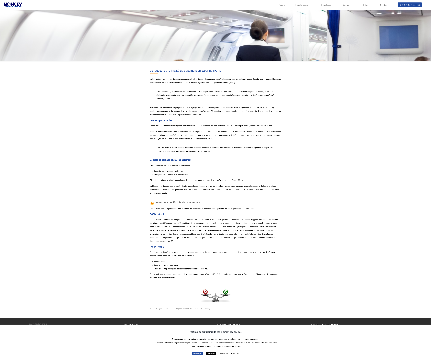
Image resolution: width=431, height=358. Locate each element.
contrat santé (169, 278)
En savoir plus (235, 354)
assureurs (184, 132)
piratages (264, 111)
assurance (166, 126)
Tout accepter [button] (197, 354)
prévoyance (191, 238)
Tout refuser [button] (211, 354)
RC (172, 241)
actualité (197, 115)
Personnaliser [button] (223, 354)
